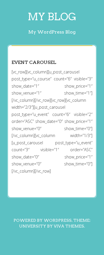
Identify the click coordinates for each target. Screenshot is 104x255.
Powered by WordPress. (43, 220)
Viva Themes (69, 226)
